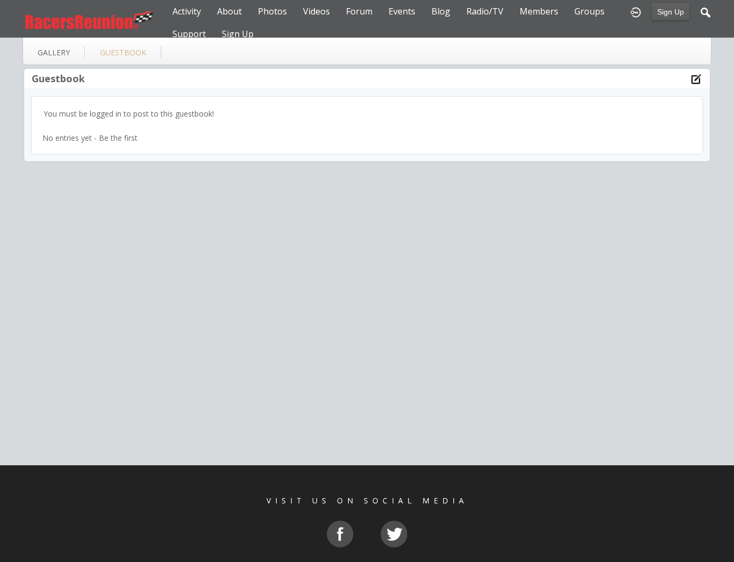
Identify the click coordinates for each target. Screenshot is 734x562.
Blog (440, 11)
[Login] (635, 11)
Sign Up (670, 12)
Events (401, 11)
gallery (54, 52)
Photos (272, 11)
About (229, 11)
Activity (186, 11)
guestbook (123, 52)
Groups (589, 11)
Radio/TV (484, 11)
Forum (359, 11)
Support (189, 34)
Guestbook (58, 78)
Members (539, 11)
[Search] (705, 11)
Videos (316, 11)
